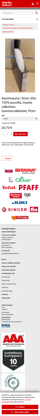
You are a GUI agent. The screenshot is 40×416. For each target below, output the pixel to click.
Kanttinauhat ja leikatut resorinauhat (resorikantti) (18, 28)
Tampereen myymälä (9, 266)
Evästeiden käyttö (7, 291)
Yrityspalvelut (6, 280)
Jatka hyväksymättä (20, 412)
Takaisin (7, 158)
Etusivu (4, 259)
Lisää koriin (20, 134)
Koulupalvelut (6, 277)
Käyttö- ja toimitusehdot (9, 284)
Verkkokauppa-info (8, 273)
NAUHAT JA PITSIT (8, 25)
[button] (33, 4)
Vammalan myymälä (8, 270)
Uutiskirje (5, 294)
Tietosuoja (5, 287)
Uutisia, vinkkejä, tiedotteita (11, 263)
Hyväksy (19, 407)
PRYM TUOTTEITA (8, 32)
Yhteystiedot (6, 298)
